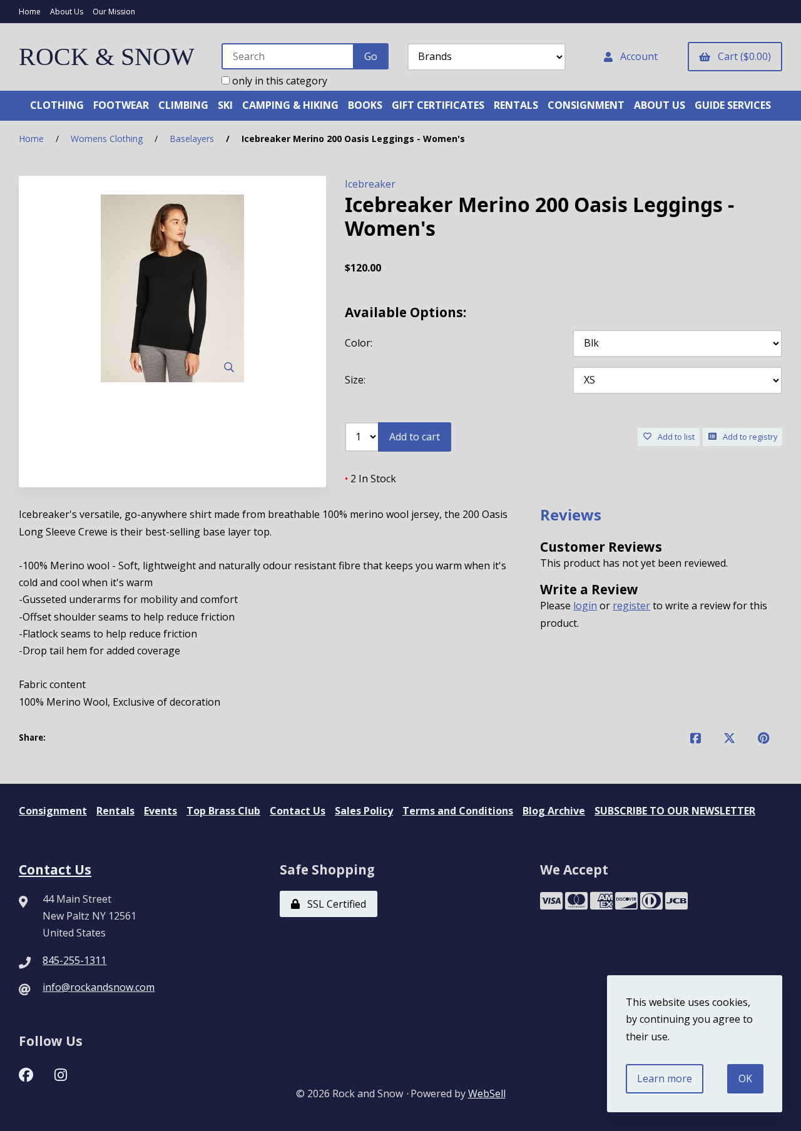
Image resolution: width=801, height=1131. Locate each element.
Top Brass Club (223, 811)
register (631, 605)
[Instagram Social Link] (60, 1073)
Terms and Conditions (457, 811)
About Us (66, 11)
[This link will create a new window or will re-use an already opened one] (695, 737)
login (585, 605)
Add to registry (748, 436)
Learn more (664, 1078)
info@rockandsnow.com (99, 987)
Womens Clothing (107, 139)
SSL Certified (334, 904)
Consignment (53, 811)
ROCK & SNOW (107, 56)
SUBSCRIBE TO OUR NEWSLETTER (674, 811)
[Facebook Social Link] (26, 1073)
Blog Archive (554, 811)
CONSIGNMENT (586, 105)
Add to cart (414, 437)
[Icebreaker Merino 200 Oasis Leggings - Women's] (172, 288)
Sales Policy (364, 811)
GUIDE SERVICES (733, 105)
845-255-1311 (74, 960)
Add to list (674, 436)
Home (30, 11)
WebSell (487, 1093)
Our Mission (114, 11)
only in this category (278, 81)
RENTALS (516, 105)
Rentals (115, 811)
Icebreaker (370, 184)
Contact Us (297, 811)
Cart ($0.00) (742, 56)
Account (636, 56)
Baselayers (192, 139)
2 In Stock (370, 478)
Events (160, 811)
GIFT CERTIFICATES (438, 105)
